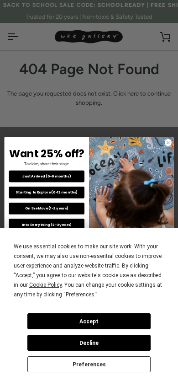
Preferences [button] (80, 294)
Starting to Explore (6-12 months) (47, 192)
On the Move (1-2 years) (46, 208)
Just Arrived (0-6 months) (46, 176)
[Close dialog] (168, 143)
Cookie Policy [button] (45, 285)
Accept (89, 321)
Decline (89, 343)
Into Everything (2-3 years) (47, 224)
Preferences (89, 364)
